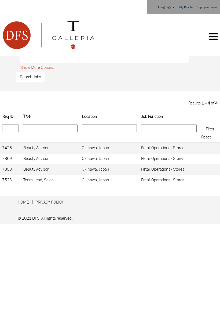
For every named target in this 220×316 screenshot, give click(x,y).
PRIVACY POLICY (49, 202)
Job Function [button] (152, 116)
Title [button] (27, 116)
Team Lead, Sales (38, 180)
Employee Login (206, 7)
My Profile (186, 7)
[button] (158, 37)
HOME (23, 202)
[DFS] (48, 35)
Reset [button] (206, 137)
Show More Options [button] (37, 67)
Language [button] (165, 7)
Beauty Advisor (36, 147)
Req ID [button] (7, 116)
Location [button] (89, 116)
